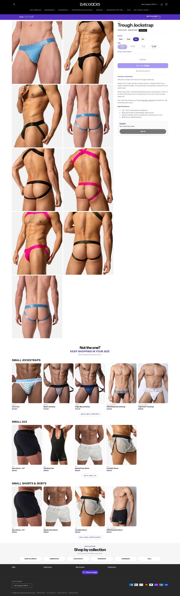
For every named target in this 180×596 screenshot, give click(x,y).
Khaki (128, 39)
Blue (136, 39)
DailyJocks (20, 593)
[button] (14, 4)
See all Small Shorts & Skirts (90, 537)
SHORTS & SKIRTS (31, 559)
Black (121, 39)
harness (145, 100)
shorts (151, 100)
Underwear (54, 559)
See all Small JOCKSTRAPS (90, 414)
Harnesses (126, 559)
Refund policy (41, 593)
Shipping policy (73, 593)
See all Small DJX (90, 475)
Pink (143, 39)
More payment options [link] (143, 71)
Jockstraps (78, 559)
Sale (149, 559)
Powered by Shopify (29, 593)
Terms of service (62, 593)
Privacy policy (51, 593)
